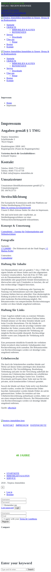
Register (10, 494)
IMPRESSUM (22, 425)
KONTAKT (8, 425)
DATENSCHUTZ (38, 425)
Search (30, 569)
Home (9, 103)
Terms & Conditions (28, 519)
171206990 (6, 248)
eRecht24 (12, 408)
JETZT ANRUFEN (11, 15)
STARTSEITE (13, 473)
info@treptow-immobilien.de (13, 13)
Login (17, 508)
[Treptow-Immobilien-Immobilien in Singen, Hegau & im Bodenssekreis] (25, 20)
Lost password (7, 508)
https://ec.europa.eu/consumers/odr (16, 208)
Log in (9, 492)
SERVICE (11, 478)
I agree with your (20, 519)
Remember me (10, 505)
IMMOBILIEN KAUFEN (18, 476)
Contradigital (6, 258)
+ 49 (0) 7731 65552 (10, 10)
